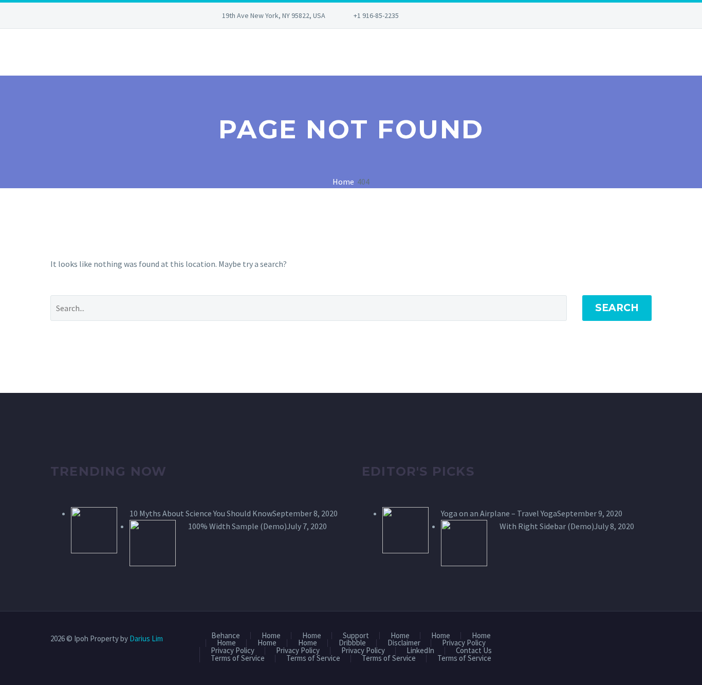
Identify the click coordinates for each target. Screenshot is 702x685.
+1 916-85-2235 (376, 15)
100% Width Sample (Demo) (237, 526)
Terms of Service (238, 658)
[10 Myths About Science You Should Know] (94, 529)
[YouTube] (486, 15)
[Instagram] (470, 15)
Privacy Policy (464, 643)
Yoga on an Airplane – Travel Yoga (499, 513)
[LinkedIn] (455, 15)
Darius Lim (146, 638)
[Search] (50, 52)
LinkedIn (420, 651)
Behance (225, 636)
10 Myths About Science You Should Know (201, 513)
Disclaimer (403, 643)
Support (356, 636)
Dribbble (352, 643)
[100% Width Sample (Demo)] (153, 541)
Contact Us (474, 651)
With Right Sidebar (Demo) (547, 526)
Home (271, 636)
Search (617, 308)
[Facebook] (440, 15)
